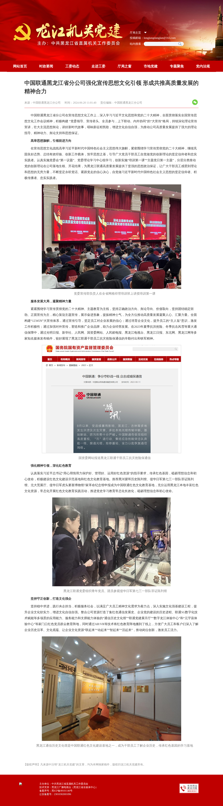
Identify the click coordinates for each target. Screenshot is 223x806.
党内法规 (203, 66)
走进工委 (98, 66)
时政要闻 (46, 66)
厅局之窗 (125, 66)
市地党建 (151, 66)
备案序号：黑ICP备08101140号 (55, 790)
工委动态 (72, 66)
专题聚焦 (177, 66)
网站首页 (20, 66)
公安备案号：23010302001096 (55, 794)
